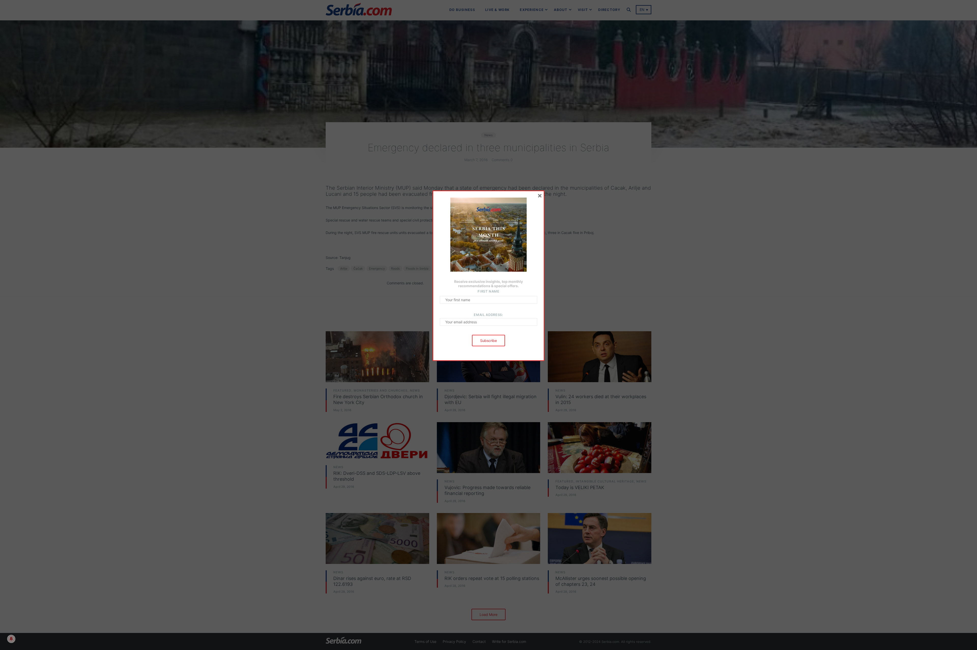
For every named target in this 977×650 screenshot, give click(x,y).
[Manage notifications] (11, 639)
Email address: (488, 315)
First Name (488, 291)
